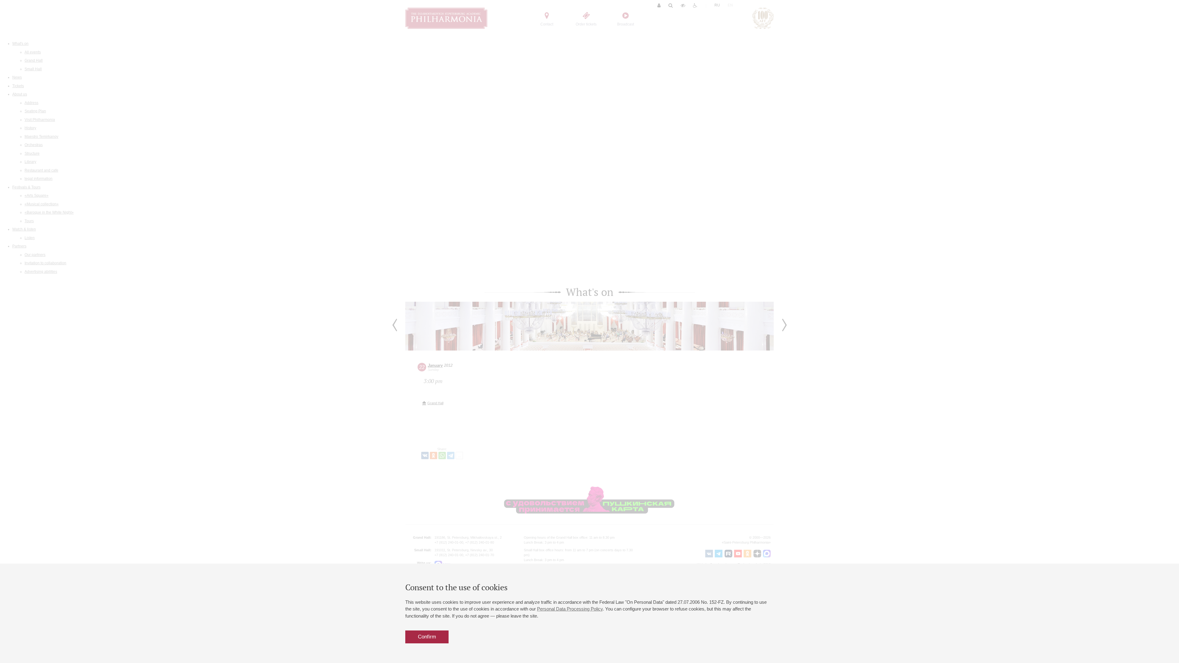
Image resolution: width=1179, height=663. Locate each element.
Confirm (427, 637)
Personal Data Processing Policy (570, 608)
